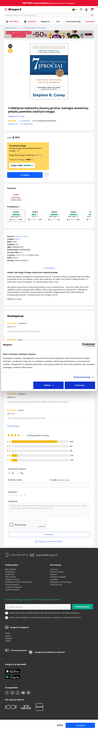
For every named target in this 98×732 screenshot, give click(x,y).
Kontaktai (54, 579)
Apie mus (54, 569)
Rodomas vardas (15, 480)
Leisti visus (80, 385)
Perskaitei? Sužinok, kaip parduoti (19, 582)
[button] (32, 159)
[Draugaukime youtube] (23, 694)
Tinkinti (47, 385)
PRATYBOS (13, 21)
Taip (21, 473)
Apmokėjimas (10, 569)
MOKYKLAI (32, 21)
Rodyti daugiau (13, 426)
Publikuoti (49, 534)
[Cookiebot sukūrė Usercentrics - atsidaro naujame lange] (84, 345)
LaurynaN (33, 219)
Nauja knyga (16, 197)
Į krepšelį (80, 725)
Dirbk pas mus (56, 584)
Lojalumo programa (13, 587)
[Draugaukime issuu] (28, 694)
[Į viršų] (92, 714)
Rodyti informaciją (82, 377)
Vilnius (7, 633)
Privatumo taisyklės (58, 577)
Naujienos (45, 21)
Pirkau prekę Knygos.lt (17, 469)
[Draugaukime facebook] (7, 694)
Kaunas (8, 635)
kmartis (52, 219)
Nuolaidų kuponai (12, 589)
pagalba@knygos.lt (47, 555)
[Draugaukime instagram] (12, 694)
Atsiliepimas (13, 501)
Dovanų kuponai (12, 584)
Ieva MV (91, 219)
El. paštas (53, 480)
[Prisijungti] (86, 9)
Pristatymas (10, 572)
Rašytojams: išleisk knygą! (60, 582)
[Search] (92, 15)
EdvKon (38, 155)
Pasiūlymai (89, 21)
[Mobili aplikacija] (12, 677)
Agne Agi (71, 219)
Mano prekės (10, 577)
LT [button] (76, 9)
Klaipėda (8, 638)
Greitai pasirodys (73, 21)
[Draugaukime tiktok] (18, 694)
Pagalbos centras (12, 579)
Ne (13, 473)
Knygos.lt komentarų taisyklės (50, 541)
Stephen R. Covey (21, 236)
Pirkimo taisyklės (57, 572)
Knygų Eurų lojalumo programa (50, 652)
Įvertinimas (12, 492)
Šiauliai (8, 641)
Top (57, 21)
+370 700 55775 (19, 555)
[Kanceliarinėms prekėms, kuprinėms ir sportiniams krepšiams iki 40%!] (49, 34)
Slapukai (53, 574)
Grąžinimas (9, 574)
